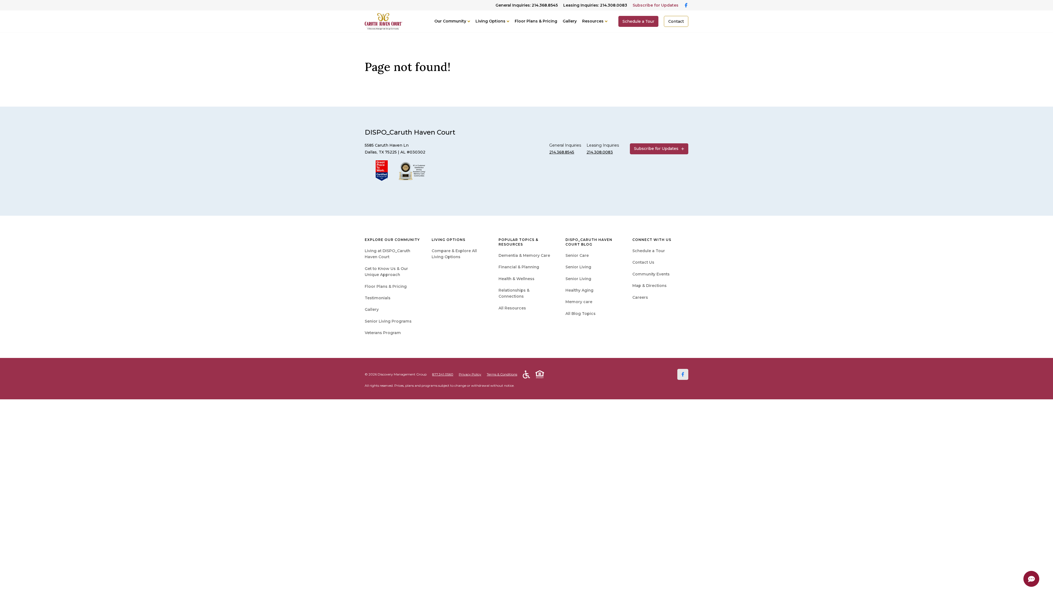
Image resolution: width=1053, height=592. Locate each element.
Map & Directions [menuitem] (649, 285)
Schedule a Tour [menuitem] (648, 250)
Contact (676, 21)
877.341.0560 (442, 374)
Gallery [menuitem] (372, 309)
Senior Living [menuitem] (578, 266)
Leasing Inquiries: (595, 5)
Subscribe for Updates (655, 5)
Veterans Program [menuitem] (383, 332)
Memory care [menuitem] (578, 301)
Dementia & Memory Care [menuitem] (524, 255)
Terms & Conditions (502, 374)
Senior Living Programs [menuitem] (388, 321)
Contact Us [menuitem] (643, 262)
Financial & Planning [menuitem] (519, 266)
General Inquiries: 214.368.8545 (527, 5)
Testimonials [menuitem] (377, 297)
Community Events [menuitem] (651, 274)
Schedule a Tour (638, 21)
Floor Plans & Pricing (536, 21)
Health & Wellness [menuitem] (516, 278)
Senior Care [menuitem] (577, 255)
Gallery (570, 21)
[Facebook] (682, 374)
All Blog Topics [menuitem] (580, 313)
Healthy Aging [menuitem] (579, 290)
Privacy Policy (470, 374)
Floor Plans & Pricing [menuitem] (386, 286)
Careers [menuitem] (640, 297)
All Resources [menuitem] (512, 308)
